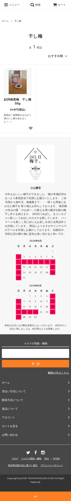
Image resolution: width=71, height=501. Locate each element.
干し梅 (17, 20)
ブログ (14, 458)
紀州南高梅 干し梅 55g (17, 101)
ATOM (56, 458)
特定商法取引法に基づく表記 (22, 465)
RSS (46, 458)
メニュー (14, 4)
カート (62, 4)
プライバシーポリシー (51, 465)
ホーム (5, 20)
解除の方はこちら (58, 372)
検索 (37, 4)
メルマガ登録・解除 (31, 458)
